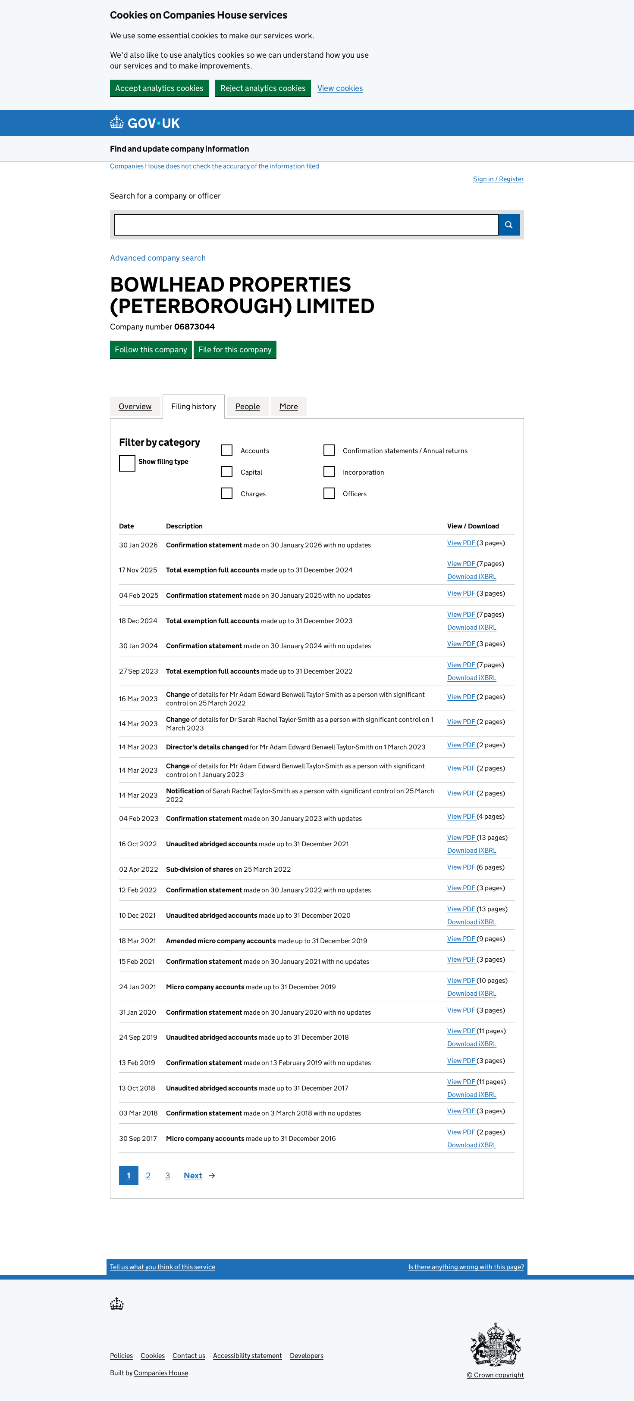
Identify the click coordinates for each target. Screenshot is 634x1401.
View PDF (462, 543)
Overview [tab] (135, 406)
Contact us (189, 1355)
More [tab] (288, 406)
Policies (121, 1355)
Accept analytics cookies (159, 88)
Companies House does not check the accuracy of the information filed (214, 166)
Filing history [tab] (193, 406)
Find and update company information (179, 149)
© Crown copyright (495, 1375)
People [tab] (247, 406)
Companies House (161, 1373)
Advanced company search (158, 258)
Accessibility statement (247, 1355)
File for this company (235, 349)
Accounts (255, 451)
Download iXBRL (471, 576)
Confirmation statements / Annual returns (405, 451)
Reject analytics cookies (263, 88)
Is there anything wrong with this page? (466, 1267)
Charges (253, 494)
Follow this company (151, 349)
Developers (306, 1355)
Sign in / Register (498, 179)
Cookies (153, 1355)
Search (509, 225)
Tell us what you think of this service (162, 1267)
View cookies (340, 88)
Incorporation (363, 472)
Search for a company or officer (165, 196)
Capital (251, 472)
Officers (355, 494)
